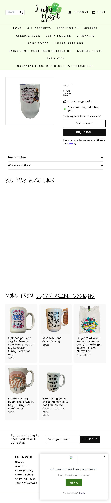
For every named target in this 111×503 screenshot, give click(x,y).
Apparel (91, 28)
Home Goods (38, 43)
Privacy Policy (24, 470)
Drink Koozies (58, 36)
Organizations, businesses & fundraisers (55, 66)
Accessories (68, 28)
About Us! (21, 466)
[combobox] (15, 12)
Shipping (68, 116)
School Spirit (89, 51)
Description (17, 157)
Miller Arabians (69, 43)
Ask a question (19, 165)
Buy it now (84, 132)
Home (17, 28)
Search (19, 462)
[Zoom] (30, 101)
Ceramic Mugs (28, 36)
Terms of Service (26, 483)
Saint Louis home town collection (40, 51)
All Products (39, 28)
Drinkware (86, 36)
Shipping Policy (25, 479)
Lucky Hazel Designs (65, 295)
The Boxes (55, 58)
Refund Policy (24, 475)
